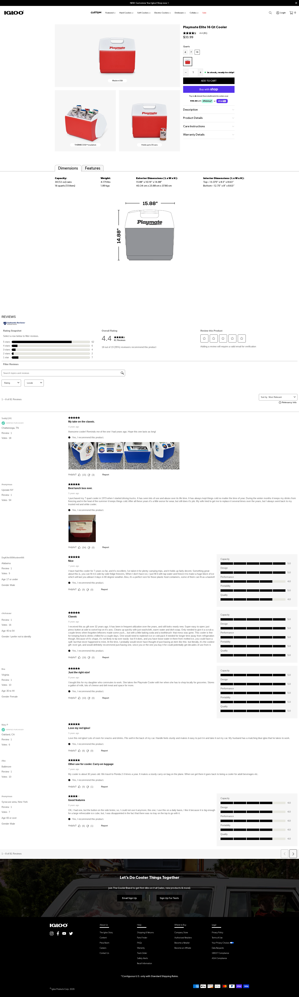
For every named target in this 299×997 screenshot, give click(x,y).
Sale (204, 13)
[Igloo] (14, 13)
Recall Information (144, 963)
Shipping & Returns (145, 932)
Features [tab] (92, 168)
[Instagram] (52, 933)
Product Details (193, 117)
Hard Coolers (125, 13)
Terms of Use (217, 937)
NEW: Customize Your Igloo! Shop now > (149, 3)
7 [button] (191, 52)
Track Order (142, 953)
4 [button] (186, 52)
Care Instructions (194, 126)
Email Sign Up (129, 898)
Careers (103, 948)
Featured (109, 13)
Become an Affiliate (182, 948)
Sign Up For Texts (169, 898)
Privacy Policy (217, 932)
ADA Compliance (219, 958)
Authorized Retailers (183, 937)
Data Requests (218, 948)
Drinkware (179, 13)
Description (190, 109)
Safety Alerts (142, 958)
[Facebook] (58, 934)
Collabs (193, 13)
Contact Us (104, 953)
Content (103, 937)
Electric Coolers (161, 13)
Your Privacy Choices (220, 942)
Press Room (104, 942)
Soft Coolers (143, 13)
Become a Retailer (182, 942)
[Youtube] (64, 933)
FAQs (139, 942)
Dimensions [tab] (68, 168)
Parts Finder (142, 937)
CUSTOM (96, 13)
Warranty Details (193, 134)
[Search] (270, 13)
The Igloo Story (106, 932)
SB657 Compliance (220, 953)
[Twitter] (71, 933)
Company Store (181, 932)
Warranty (141, 948)
